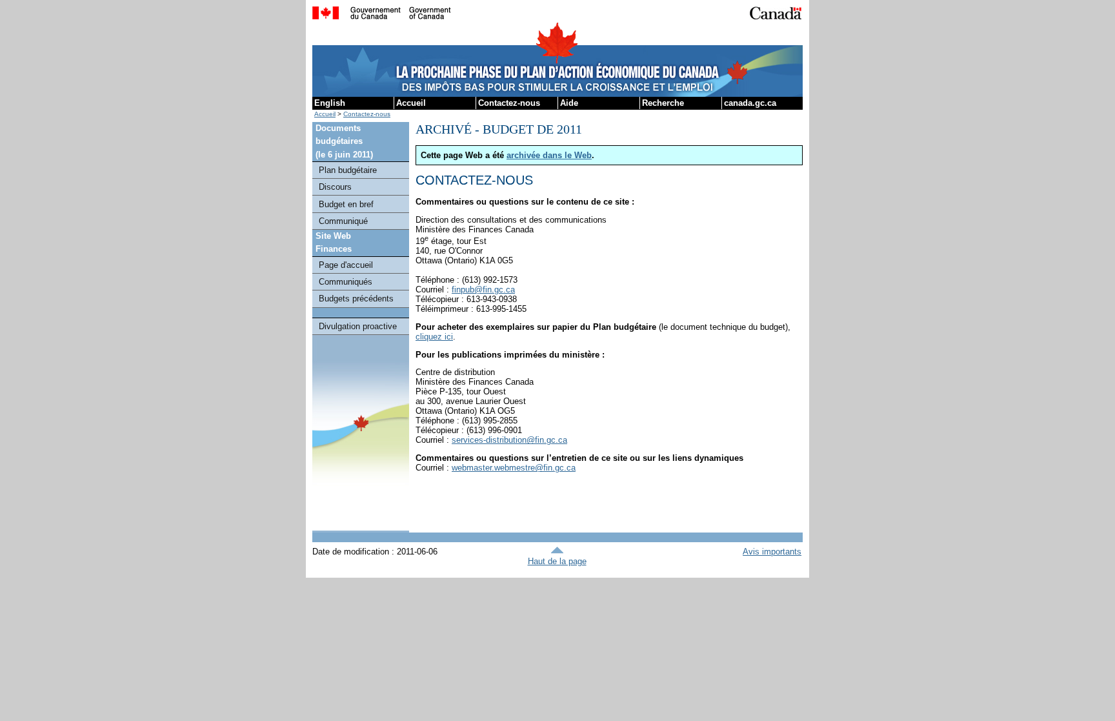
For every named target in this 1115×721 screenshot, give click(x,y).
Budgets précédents (356, 298)
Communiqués (345, 282)
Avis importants (772, 551)
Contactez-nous (509, 103)
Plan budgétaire (348, 170)
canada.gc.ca (750, 103)
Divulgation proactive (358, 326)
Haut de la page (557, 561)
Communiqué (343, 221)
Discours (335, 187)
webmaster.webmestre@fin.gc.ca (514, 467)
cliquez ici (434, 336)
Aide (569, 103)
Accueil (411, 103)
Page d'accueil (346, 265)
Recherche (663, 103)
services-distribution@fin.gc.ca (509, 440)
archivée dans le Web (549, 155)
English (329, 103)
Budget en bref (346, 204)
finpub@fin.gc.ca (483, 289)
